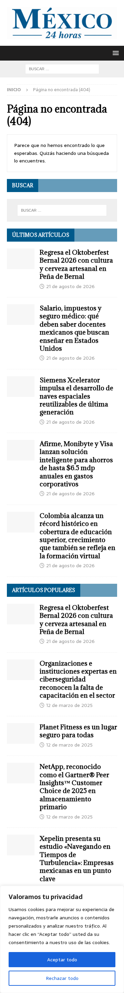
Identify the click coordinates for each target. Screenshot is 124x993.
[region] (62, 939)
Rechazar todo (62, 978)
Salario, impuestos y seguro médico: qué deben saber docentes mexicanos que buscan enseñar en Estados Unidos (74, 328)
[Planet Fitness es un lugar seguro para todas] (20, 733)
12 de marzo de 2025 (69, 705)
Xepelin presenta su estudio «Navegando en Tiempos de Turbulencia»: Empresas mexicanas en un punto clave (77, 858)
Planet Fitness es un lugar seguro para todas (78, 731)
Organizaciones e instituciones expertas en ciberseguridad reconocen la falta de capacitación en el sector (78, 679)
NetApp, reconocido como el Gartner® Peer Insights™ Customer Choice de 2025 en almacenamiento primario (74, 786)
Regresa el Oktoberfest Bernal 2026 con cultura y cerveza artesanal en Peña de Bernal (76, 264)
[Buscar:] (62, 68)
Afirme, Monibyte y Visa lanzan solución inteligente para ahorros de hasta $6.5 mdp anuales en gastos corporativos (76, 464)
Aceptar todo (62, 959)
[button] (114, 52)
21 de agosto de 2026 (70, 286)
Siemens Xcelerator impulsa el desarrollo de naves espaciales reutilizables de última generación (76, 396)
